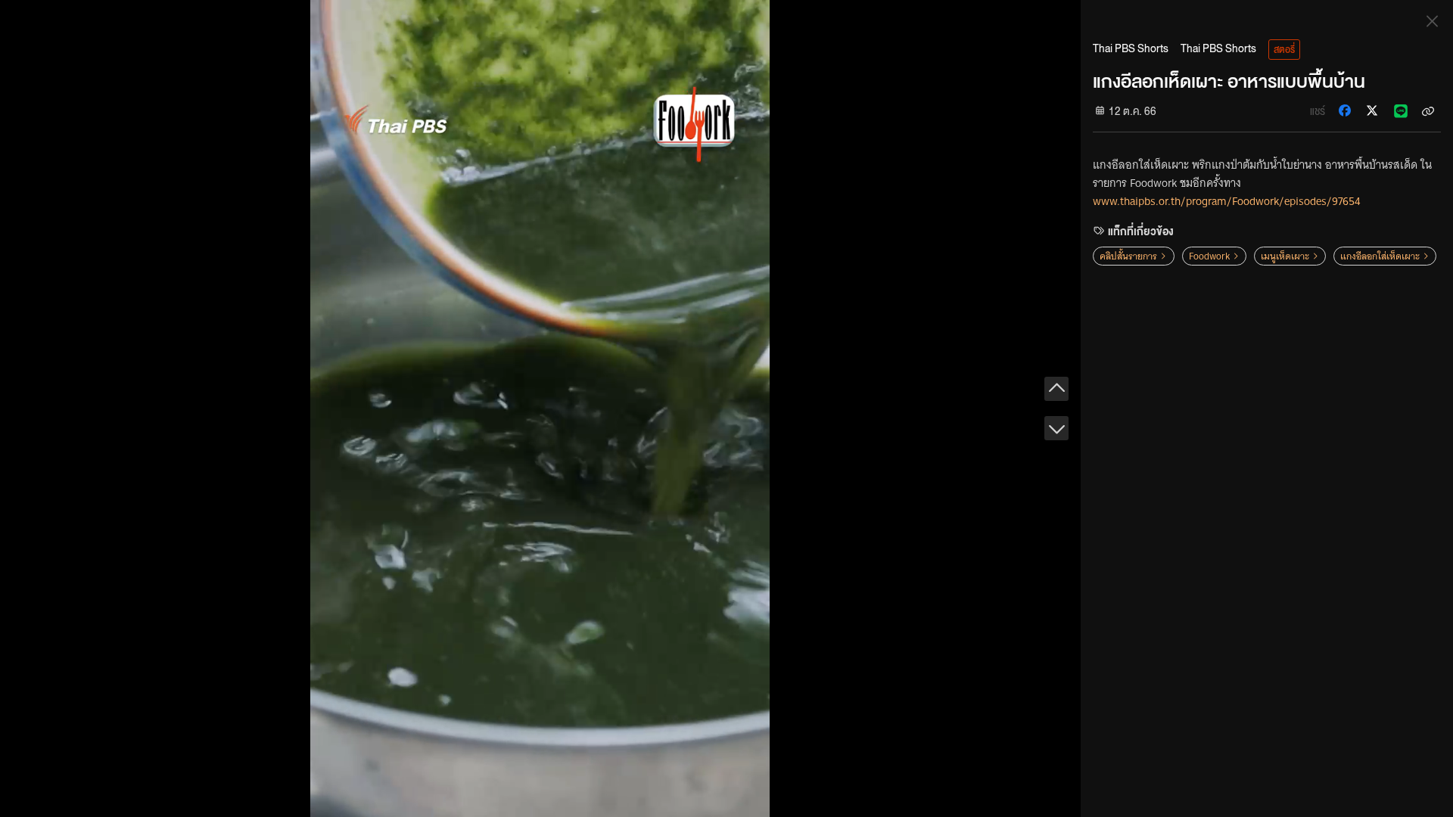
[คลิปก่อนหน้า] (1056, 389)
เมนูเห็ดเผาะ (1285, 256)
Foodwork (1209, 256)
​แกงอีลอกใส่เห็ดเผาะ (1380, 256)
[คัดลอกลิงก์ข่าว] (1428, 110)
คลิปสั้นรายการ (1128, 256)
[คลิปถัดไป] (1056, 428)
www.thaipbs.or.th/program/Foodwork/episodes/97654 (1226, 201)
